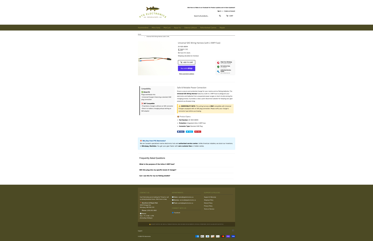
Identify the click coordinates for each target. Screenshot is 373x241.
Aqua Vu (177, 28)
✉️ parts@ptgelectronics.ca (182, 203)
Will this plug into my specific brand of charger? (157, 170)
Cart (231, 16)
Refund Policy (208, 203)
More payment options (186, 74)
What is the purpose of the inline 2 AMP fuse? (157, 164)
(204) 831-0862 (152, 210)
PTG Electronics (146, 236)
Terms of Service (209, 209)
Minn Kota (156, 28)
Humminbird (143, 28)
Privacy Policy (208, 206)
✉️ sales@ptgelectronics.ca (182, 197)
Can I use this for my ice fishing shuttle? (154, 176)
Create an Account (229, 11)
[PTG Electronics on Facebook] (233, 231)
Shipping (181, 56)
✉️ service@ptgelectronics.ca (184, 200)
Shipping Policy (208, 200)
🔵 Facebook (176, 212)
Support (140, 231)
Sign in (219, 11)
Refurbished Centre (208, 28)
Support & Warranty (210, 197)
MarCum (167, 28)
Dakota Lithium (190, 28)
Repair (222, 28)
